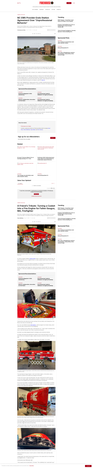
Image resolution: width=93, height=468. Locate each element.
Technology (47, 9)
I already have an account (36, 196)
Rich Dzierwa (40, 129)
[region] (36, 186)
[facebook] (32, 33)
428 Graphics (33, 324)
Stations (53, 9)
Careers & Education (21, 14)
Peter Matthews (27, 129)
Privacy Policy (31, 465)
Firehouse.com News (26, 126)
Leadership (41, 9)
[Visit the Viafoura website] (53, 188)
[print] (54, 33)
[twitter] (36, 33)
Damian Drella (32, 258)
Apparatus (59, 9)
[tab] (20, 183)
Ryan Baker (33, 129)
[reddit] (38, 33)
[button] (18, 3)
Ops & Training (35, 9)
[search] (20, 3)
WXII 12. (43, 80)
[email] (39, 33)
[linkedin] (34, 33)
